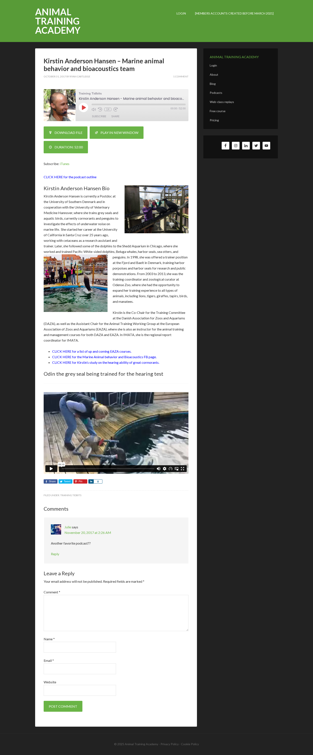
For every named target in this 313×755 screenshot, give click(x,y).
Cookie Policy (190, 744)
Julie (68, 527)
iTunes (64, 164)
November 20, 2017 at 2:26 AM (88, 532)
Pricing (214, 120)
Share (115, 116)
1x (107, 109)
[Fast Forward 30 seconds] (115, 109)
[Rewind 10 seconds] (100, 109)
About (214, 74)
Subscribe (99, 116)
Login (213, 65)
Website (50, 682)
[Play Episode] (83, 107)
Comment (52, 592)
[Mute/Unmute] (94, 109)
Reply (55, 554)
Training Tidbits (70, 495)
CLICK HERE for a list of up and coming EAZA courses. (91, 351)
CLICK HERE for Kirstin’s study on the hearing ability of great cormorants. (105, 362)
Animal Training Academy (57, 21)
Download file (68, 132)
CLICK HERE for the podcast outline (70, 177)
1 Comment (180, 76)
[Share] (90, 481)
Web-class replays (222, 102)
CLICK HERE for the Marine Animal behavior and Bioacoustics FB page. (104, 357)
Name (49, 639)
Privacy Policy (170, 744)
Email (49, 660)
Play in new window (119, 132)
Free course (217, 111)
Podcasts (216, 92)
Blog (213, 83)
